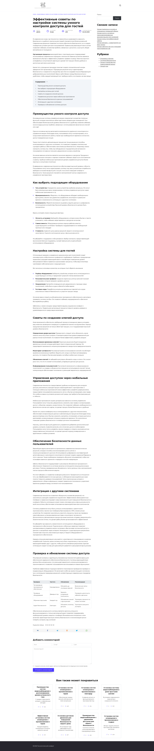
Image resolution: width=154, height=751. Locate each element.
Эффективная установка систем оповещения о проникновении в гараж (43, 720)
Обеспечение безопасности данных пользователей (55, 99)
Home (34, 14)
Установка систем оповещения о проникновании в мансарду (88, 690)
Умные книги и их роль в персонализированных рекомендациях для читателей (107, 35)
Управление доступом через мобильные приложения (56, 96)
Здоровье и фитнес (106, 58)
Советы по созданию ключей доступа (50, 94)
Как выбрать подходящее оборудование (51, 88)
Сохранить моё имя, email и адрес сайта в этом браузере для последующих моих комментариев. (61, 666)
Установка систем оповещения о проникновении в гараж (65, 690)
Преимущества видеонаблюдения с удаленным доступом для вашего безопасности (88, 720)
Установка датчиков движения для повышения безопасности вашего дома (66, 720)
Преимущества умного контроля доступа (52, 86)
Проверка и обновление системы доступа (52, 104)
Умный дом (104, 66)
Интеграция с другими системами (49, 102)
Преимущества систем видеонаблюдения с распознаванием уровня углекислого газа (43, 692)
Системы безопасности (108, 60)
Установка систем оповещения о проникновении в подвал (111, 719)
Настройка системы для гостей (48, 91)
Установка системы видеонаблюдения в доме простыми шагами (111, 690)
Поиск (99, 14)
